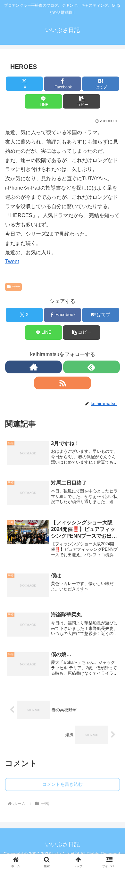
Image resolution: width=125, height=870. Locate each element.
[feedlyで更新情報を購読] (91, 367)
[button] (81, 101)
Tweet (12, 261)
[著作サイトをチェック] (33, 367)
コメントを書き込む (62, 784)
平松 (16, 286)
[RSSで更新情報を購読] (62, 383)
